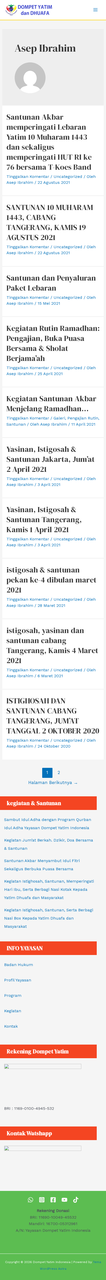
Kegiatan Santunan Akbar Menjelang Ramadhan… (51, 403)
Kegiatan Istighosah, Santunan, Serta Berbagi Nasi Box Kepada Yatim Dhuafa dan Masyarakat (48, 918)
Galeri (59, 418)
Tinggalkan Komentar (27, 176)
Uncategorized (68, 176)
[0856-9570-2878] (30, 1200)
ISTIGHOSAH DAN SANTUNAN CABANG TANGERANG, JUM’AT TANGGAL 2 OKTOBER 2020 (52, 715)
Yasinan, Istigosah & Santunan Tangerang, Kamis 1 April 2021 (44, 519)
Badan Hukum (18, 964)
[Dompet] (53, 1200)
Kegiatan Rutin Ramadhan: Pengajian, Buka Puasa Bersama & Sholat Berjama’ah (53, 343)
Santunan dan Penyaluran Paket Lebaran (51, 283)
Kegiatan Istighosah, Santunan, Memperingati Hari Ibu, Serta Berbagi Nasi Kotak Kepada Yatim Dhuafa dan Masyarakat (49, 889)
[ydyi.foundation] (42, 1200)
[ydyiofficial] (76, 1200)
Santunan (16, 424)
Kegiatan (12, 1010)
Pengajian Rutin (82, 418)
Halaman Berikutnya (53, 782)
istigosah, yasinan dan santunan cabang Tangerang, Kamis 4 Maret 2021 (52, 645)
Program (12, 995)
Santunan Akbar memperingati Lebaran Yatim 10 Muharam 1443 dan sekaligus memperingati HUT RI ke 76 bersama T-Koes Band (49, 142)
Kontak (11, 1026)
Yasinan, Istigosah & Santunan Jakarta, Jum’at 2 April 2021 (50, 459)
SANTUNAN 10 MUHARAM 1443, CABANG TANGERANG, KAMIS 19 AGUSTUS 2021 (49, 222)
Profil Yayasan (17, 980)
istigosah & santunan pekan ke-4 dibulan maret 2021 (51, 580)
